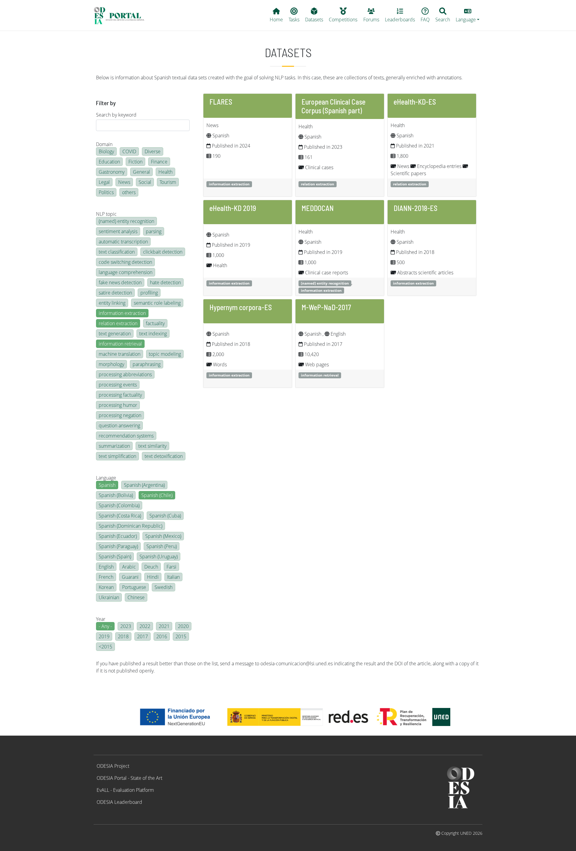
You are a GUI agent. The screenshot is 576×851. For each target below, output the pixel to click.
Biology (106, 151)
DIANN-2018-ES (415, 208)
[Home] (122, 15)
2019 (104, 636)
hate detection (165, 282)
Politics (106, 192)
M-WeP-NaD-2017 (326, 307)
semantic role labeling (157, 303)
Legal (104, 182)
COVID (129, 151)
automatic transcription (123, 241)
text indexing (153, 333)
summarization (114, 446)
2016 (161, 636)
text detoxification (164, 456)
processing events (118, 384)
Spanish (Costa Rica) (120, 515)
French (106, 577)
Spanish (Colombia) (119, 505)
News (124, 182)
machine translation (119, 354)
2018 (123, 636)
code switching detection (125, 262)
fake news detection (120, 282)
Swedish (163, 587)
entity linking (112, 303)
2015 (181, 636)
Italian (173, 577)
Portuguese (134, 587)
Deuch (151, 566)
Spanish (107, 485)
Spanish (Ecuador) (118, 536)
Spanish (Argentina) (144, 485)
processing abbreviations (125, 374)
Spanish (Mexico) (163, 536)
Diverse (152, 151)
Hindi (153, 577)
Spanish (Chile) (156, 495)
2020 (183, 626)
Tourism (168, 182)
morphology (111, 364)
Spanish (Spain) (115, 556)
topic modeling (165, 354)
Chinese (136, 597)
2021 (164, 626)
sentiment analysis (118, 231)
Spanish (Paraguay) (118, 546)
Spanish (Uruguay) (159, 556)
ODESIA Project (113, 766)
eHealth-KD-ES (415, 101)
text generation (115, 333)
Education (109, 161)
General (141, 172)
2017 (142, 636)
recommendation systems (126, 435)
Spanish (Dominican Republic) (130, 526)
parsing (153, 231)
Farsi (171, 566)
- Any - (105, 626)
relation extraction (118, 323)
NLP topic (106, 214)
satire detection (115, 292)
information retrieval (120, 343)
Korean (106, 587)
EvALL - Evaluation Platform (125, 790)
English (106, 566)
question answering (119, 425)
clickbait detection (162, 252)
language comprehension (125, 272)
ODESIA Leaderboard (119, 802)
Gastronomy (111, 172)
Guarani (130, 577)
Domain (104, 144)
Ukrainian (109, 597)
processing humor (118, 405)
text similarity (152, 446)
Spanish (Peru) (161, 546)
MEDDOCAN (318, 208)
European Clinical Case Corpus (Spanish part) (333, 106)
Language (106, 477)
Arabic (129, 566)
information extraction (122, 313)
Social (145, 182)
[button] (467, 15)
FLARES (220, 101)
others (129, 192)
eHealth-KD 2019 (232, 208)
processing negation (120, 415)
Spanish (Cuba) (165, 515)
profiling (149, 292)
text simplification (117, 456)
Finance (159, 161)
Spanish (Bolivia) (116, 495)
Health (165, 172)
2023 (125, 626)
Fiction (135, 161)
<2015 (105, 646)
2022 (145, 626)
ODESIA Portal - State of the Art (129, 778)
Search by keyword (116, 114)
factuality (155, 323)
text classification (117, 252)
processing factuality (120, 395)
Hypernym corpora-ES (240, 307)
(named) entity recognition (126, 221)
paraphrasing (146, 364)
